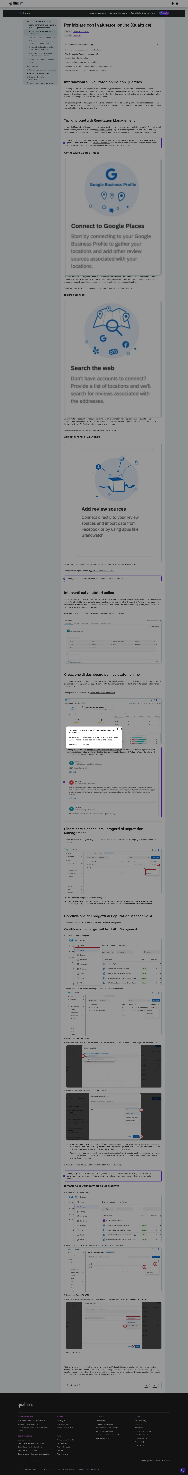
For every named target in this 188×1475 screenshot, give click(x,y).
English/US (73, 745)
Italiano (86, 745)
